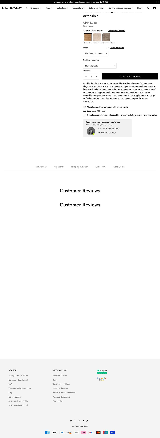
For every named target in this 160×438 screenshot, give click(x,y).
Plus (139, 7)
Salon (48, 7)
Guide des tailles (117, 47)
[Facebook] (75, 421)
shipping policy (150, 114)
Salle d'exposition (96, 7)
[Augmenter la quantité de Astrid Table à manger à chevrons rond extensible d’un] (96, 76)
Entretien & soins (60, 375)
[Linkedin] (83, 421)
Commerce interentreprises (119, 7)
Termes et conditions (61, 384)
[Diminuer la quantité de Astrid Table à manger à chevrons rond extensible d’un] (86, 76)
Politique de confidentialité (64, 392)
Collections (61, 7)
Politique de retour (60, 388)
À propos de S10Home (18, 375)
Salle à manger (32, 7)
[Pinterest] (71, 421)
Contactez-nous (14, 396)
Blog (10, 392)
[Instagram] (79, 421)
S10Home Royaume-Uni (18, 401)
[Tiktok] (87, 421)
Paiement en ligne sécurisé (19, 388)
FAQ (10, 384)
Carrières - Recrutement (18, 379)
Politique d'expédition (62, 396)
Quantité (86, 70)
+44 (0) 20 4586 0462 (110, 128)
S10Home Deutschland (18, 405)
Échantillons (78, 7)
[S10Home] (12, 8)
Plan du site (57, 401)
